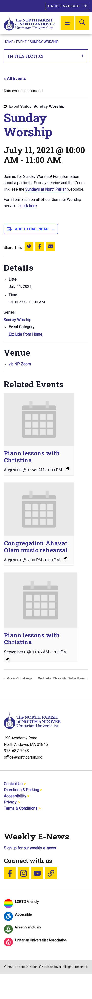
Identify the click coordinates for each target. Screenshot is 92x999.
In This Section (26, 56)
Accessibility (15, 796)
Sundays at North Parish (46, 189)
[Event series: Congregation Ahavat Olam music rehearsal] (65, 558)
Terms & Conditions (21, 808)
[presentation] (39, 419)
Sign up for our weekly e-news (30, 848)
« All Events (15, 78)
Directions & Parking (21, 789)
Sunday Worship (17, 319)
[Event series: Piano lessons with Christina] (67, 468)
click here (28, 205)
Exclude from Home (25, 334)
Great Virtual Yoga (19, 678)
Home (8, 42)
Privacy (10, 802)
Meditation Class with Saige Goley (62, 678)
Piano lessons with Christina (32, 456)
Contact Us (13, 783)
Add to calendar (31, 228)
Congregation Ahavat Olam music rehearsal (36, 546)
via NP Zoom (20, 364)
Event (21, 42)
